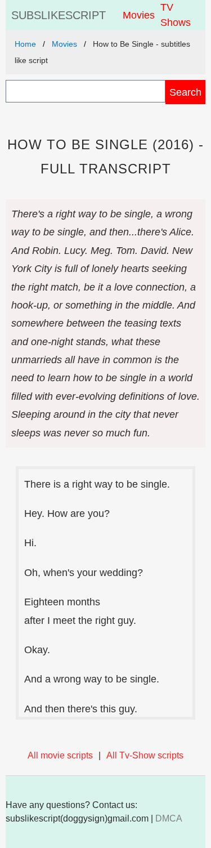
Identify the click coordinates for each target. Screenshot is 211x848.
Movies (139, 15)
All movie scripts (60, 755)
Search (185, 92)
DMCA (168, 818)
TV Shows (175, 15)
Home (25, 43)
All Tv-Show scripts (144, 755)
